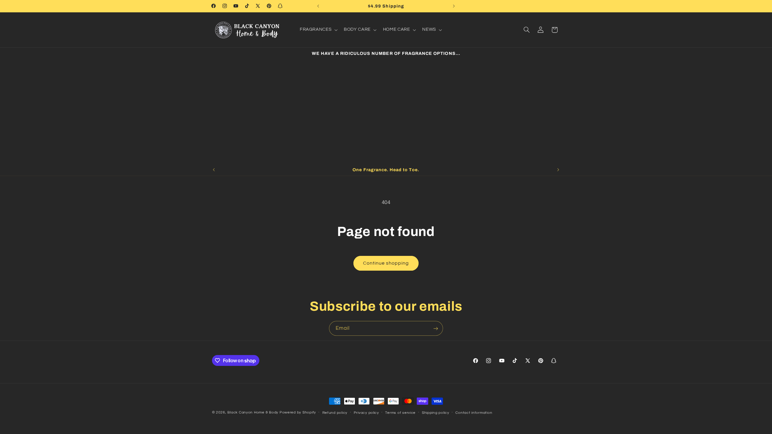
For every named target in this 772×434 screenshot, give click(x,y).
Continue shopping (386, 263)
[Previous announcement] (318, 6)
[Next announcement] (453, 6)
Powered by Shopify (298, 412)
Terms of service (400, 412)
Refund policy (335, 412)
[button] (318, 29)
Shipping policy (435, 412)
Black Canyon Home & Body (252, 412)
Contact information (473, 412)
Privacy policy (366, 412)
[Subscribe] (436, 328)
